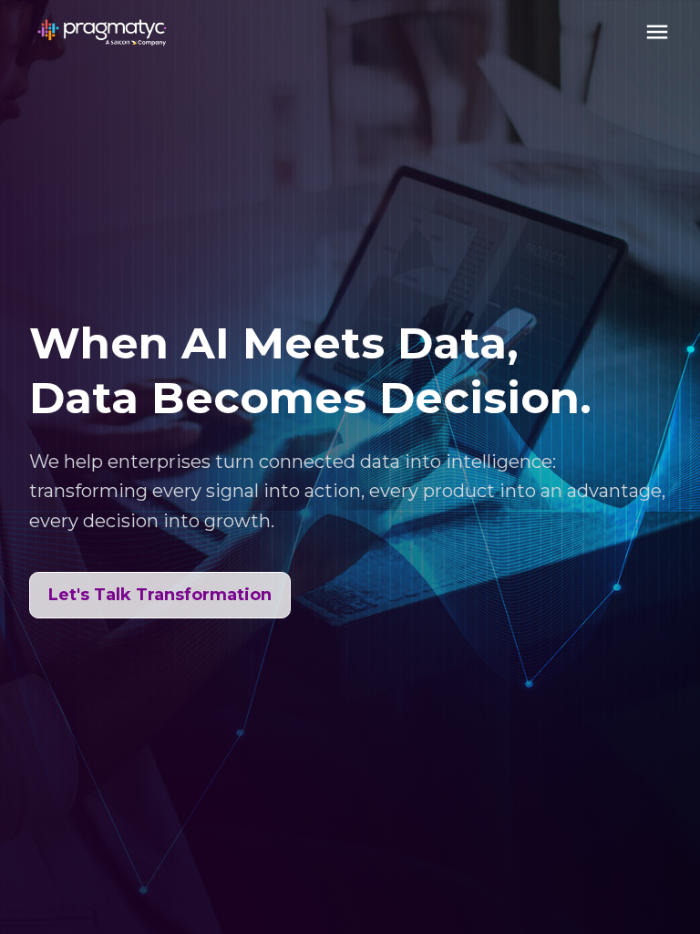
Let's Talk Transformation (160, 595)
